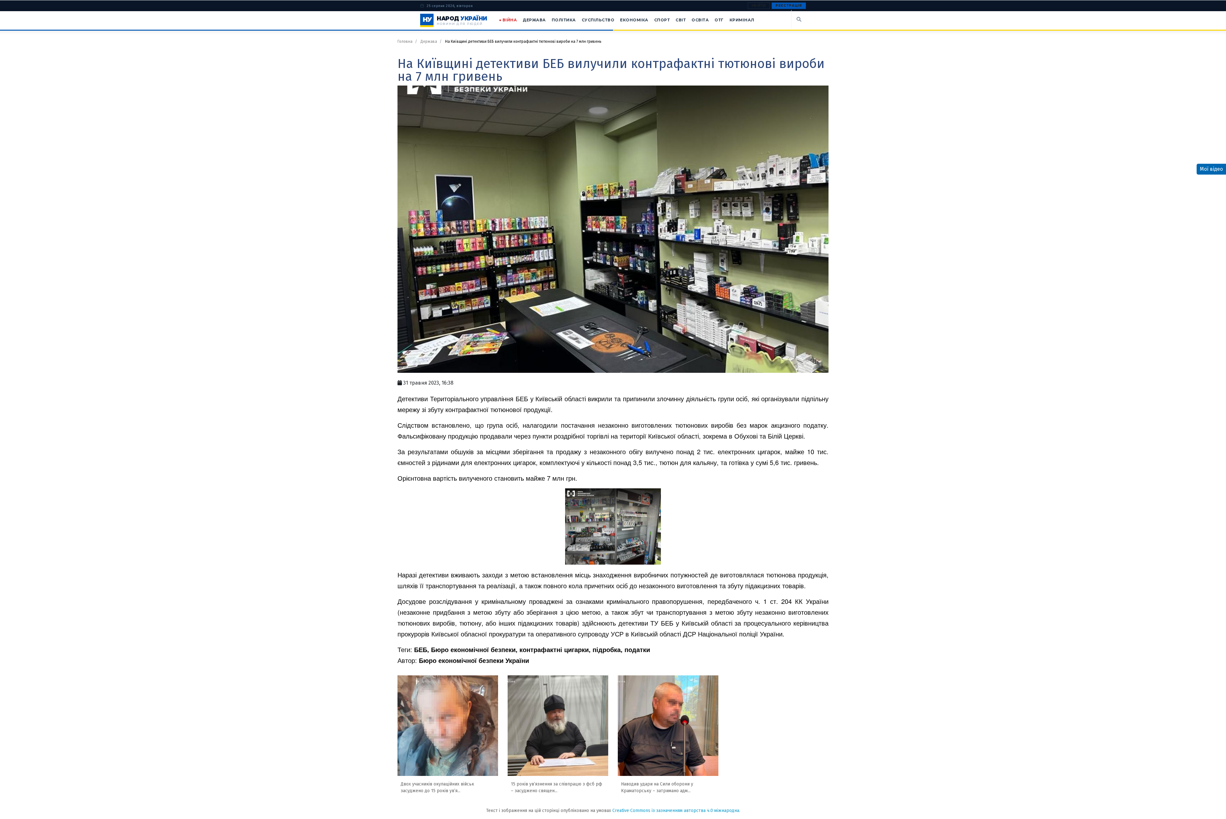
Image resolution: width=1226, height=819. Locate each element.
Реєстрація (789, 6)
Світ (681, 20)
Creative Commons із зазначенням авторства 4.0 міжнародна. (676, 810)
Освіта (700, 20)
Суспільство (598, 20)
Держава (534, 20)
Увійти (759, 6)
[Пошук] (798, 19)
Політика (564, 20)
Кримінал (742, 20)
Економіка (634, 20)
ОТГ (719, 20)
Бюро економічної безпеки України (474, 660)
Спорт (662, 20)
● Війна (508, 20)
